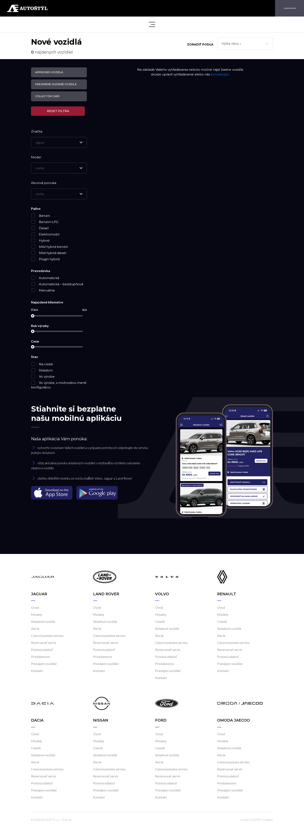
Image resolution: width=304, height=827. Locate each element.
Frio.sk (67, 819)
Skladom (45, 370)
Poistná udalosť (42, 650)
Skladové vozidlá (43, 621)
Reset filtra (58, 111)
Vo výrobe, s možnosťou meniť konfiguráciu (58, 385)
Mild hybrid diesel (52, 253)
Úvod (35, 607)
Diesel (43, 228)
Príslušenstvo (40, 657)
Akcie (35, 628)
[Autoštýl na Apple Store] (52, 492)
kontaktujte (220, 74)
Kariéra (245, 819)
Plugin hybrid (49, 259)
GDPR (256, 819)
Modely (36, 614)
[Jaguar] (289, 8)
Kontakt (37, 671)
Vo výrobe (46, 376)
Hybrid (43, 240)
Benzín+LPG (48, 222)
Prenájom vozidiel (43, 664)
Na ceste (45, 364)
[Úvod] (42, 577)
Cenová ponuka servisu (47, 635)
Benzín (44, 216)
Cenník (160, 621)
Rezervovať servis (43, 642)
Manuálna (46, 290)
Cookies (268, 819)
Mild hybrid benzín (53, 247)
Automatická (48, 278)
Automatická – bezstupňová (60, 284)
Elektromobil (48, 234)
